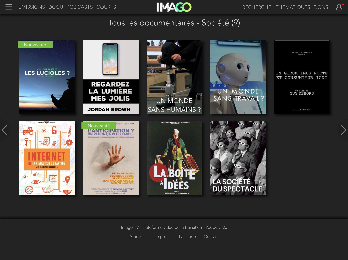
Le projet (163, 237)
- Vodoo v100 (215, 228)
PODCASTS (80, 7)
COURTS (106, 7)
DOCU (55, 7)
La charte (188, 237)
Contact (211, 237)
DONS (321, 7)
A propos (138, 237)
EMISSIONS (31, 7)
